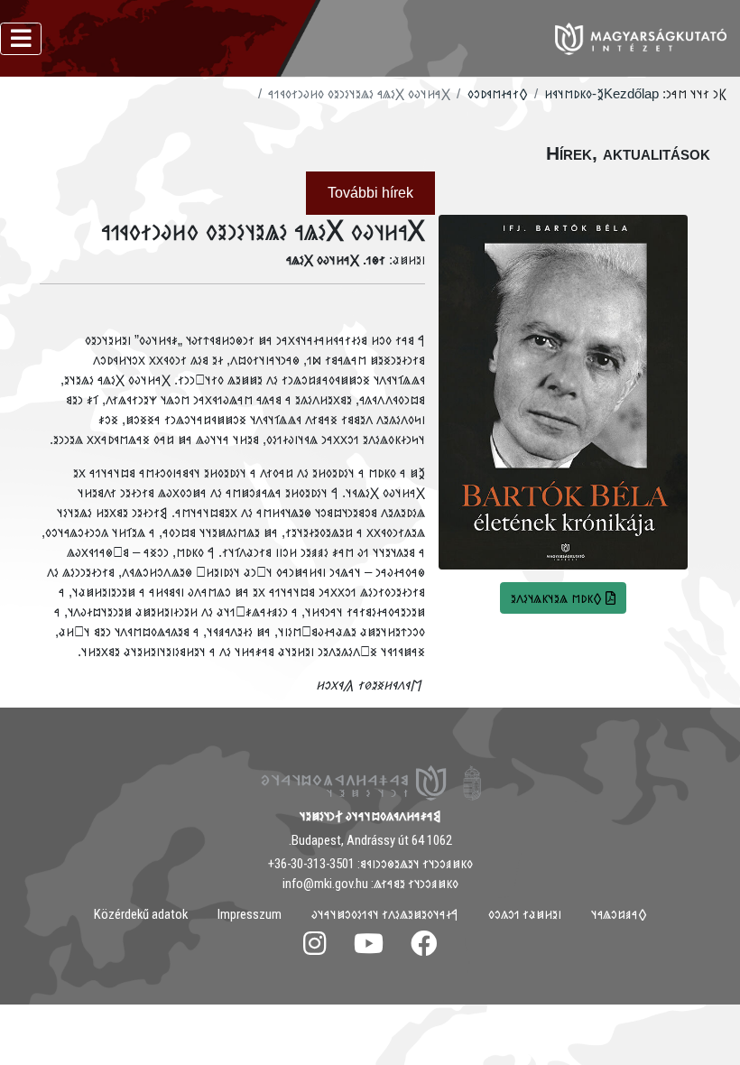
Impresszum (249, 914)
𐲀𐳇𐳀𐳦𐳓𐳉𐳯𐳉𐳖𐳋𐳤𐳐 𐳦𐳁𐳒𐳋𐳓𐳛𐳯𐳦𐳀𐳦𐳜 (384, 914)
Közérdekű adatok (141, 914)
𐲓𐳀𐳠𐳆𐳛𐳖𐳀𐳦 (619, 914)
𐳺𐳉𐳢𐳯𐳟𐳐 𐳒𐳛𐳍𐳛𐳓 (524, 914)
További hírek (370, 192)
